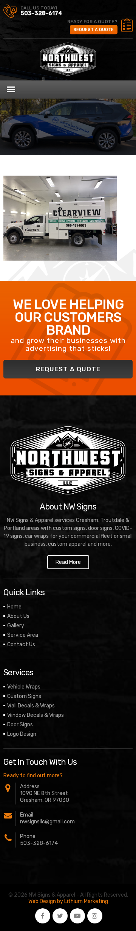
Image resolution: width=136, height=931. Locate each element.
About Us (18, 616)
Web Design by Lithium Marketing (68, 901)
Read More (68, 562)
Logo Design (21, 734)
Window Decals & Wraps (35, 715)
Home (14, 607)
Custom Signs (24, 696)
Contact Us (21, 644)
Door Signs (20, 724)
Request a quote (94, 29)
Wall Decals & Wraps (31, 705)
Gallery (15, 625)
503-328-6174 (41, 13)
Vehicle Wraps (23, 687)
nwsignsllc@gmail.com (47, 821)
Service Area (22, 635)
